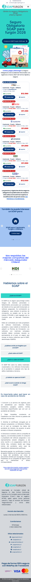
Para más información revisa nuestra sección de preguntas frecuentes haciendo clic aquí (15, 469)
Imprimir (22, 97)
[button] (28, 6)
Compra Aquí (9, 97)
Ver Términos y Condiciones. (17, 198)
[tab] (15, 295)
